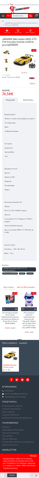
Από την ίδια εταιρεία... (26, 287)
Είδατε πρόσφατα (9, 343)
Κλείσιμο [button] (33, 456)
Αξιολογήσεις (28, 100)
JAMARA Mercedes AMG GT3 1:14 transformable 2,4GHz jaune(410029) (10, 365)
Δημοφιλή (23, 343)
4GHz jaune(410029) (10, 273)
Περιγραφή (10, 100)
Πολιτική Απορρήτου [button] (10, 468)
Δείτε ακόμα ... (9, 287)
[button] (14, 61)
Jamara (30, 273)
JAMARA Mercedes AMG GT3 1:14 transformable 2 (15, 269)
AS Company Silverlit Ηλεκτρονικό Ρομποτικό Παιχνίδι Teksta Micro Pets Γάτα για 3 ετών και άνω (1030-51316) (29, 320)
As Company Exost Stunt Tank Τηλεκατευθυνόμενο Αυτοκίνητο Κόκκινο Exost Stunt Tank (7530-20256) (10, 318)
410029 (22, 273)
